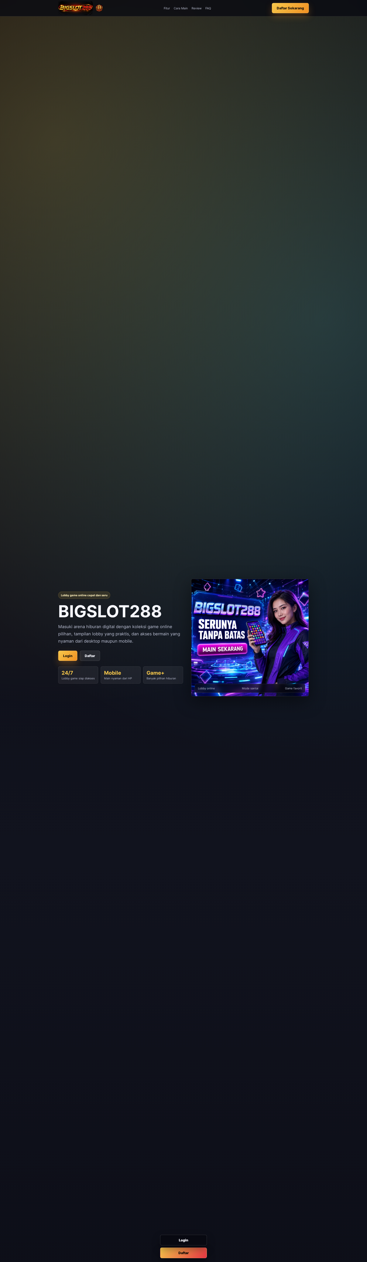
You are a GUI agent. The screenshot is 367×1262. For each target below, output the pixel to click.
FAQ (208, 8)
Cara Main (181, 8)
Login (183, 1240)
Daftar (183, 1253)
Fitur (167, 8)
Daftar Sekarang (290, 8)
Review (197, 8)
